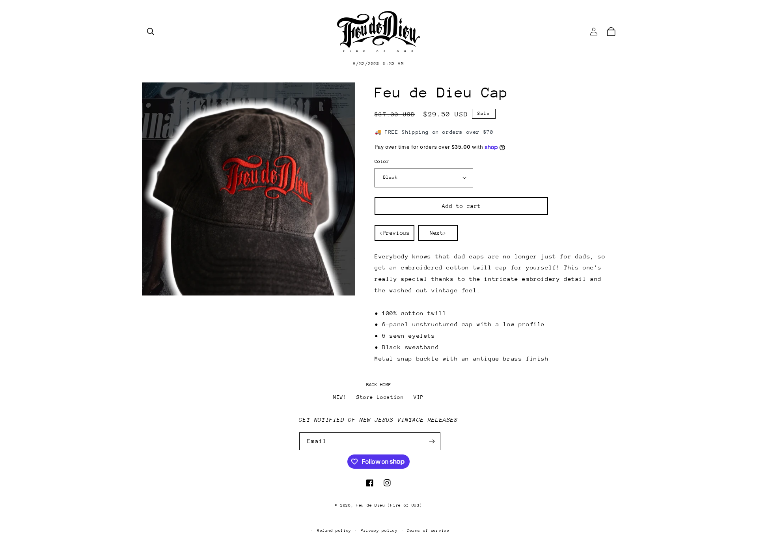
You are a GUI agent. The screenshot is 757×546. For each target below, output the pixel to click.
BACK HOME (378, 384)
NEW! (340, 397)
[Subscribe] (431, 441)
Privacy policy (379, 530)
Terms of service (428, 530)
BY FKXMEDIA (378, 517)
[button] (150, 31)
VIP (419, 397)
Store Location (380, 397)
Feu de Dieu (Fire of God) (389, 505)
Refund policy (334, 530)
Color (382, 161)
